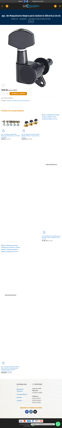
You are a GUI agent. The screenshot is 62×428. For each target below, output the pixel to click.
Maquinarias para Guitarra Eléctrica (39, 19)
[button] (2, 6)
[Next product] (29, 21)
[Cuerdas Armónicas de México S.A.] (31, 6)
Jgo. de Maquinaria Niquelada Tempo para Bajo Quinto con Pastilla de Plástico (10, 136)
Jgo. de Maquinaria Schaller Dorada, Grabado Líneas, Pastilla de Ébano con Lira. (51, 237)
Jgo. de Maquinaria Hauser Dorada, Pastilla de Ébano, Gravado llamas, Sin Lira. (31, 136)
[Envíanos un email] (30, 1)
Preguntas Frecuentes (38, 1)
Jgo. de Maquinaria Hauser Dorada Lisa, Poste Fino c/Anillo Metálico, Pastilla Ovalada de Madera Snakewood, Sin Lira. (10, 369)
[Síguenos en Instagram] (27, 1)
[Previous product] (32, 21)
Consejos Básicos (22, 394)
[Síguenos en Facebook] (24, 1)
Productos (14, 19)
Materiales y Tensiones (20, 390)
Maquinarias (23, 19)
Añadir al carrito (18, 93)
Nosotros (19, 397)
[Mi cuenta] (55, 6)
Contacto (19, 400)
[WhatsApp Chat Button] (58, 424)
